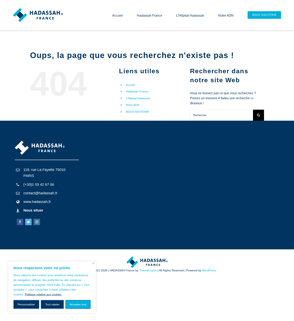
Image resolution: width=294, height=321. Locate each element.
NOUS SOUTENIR (137, 111)
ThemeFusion (148, 270)
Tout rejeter (52, 304)
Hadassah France (137, 91)
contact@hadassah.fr (40, 193)
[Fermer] (93, 263)
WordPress (209, 270)
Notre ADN (132, 104)
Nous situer (33, 210)
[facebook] (20, 222)
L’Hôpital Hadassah (138, 98)
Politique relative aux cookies (43, 294)
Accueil (130, 84)
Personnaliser (26, 304)
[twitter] (28, 222)
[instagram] (37, 222)
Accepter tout (78, 304)
